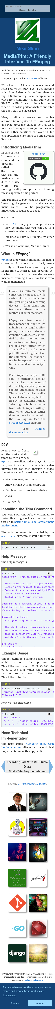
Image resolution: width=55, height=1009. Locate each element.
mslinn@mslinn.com (34, 979)
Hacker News (28, 783)
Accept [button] (40, 1003)
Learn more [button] (9, 995)
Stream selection (19, 422)
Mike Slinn (27, 48)
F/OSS (15, 224)
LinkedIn (41, 783)
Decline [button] (15, 1003)
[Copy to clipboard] (49, 548)
